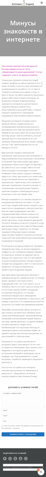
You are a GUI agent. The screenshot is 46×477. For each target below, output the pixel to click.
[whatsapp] (26, 459)
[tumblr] (15, 459)
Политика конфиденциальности (14, 467)
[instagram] (10, 459)
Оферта (30, 467)
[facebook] (5, 459)
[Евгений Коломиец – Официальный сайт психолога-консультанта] (23, 5)
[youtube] (20, 459)
